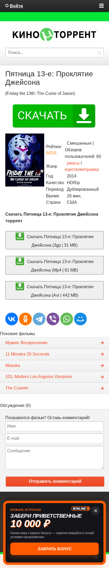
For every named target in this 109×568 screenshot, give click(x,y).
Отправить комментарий (55, 481)
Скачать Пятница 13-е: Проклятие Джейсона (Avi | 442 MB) (60, 290)
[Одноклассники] (25, 319)
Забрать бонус (55, 549)
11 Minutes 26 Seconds (27, 354)
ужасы (73, 163)
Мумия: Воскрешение (26, 342)
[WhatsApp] (66, 319)
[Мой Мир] (80, 319)
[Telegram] (39, 319)
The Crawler (17, 388)
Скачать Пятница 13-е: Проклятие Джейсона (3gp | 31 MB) (60, 240)
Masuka (12, 365)
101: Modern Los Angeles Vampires (38, 376)
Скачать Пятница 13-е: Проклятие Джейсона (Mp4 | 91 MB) (60, 265)
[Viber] (53, 319)
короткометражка (82, 169)
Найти (99, 52)
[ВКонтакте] (11, 319)
